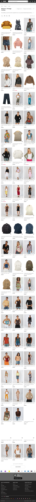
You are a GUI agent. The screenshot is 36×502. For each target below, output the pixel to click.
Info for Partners (27, 489)
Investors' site (15, 488)
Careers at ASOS (15, 485)
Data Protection (3, 492)
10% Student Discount (4, 489)
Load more (18, 466)
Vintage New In (19, 8)
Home (2, 6)
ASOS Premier (3, 488)
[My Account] (30, 1)
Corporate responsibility (16, 486)
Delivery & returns (3, 486)
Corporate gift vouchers (28, 486)
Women (5, 6)
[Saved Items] (32, 1)
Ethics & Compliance (4, 493)
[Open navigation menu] (1, 1)
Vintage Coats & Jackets (27, 8)
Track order (2, 485)
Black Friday (26, 488)
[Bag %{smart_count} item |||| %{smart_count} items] (35, 1)
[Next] (33, 9)
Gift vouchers (26, 485)
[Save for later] (11, 30)
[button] (11, 498)
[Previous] (15, 9)
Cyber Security (15, 489)
